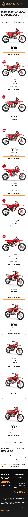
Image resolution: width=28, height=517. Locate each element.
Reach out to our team (6, 464)
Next (21, 442)
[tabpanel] (19, 483)
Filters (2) (8, 22)
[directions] (21, 4)
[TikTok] (24, 492)
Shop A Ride (9, 508)
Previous (7, 442)
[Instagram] (22, 492)
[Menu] (25, 4)
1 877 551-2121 (7, 485)
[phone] (18, 4)
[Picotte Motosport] (6, 4)
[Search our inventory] (14, 4)
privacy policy (23, 502)
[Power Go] (14, 511)
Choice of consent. (11, 503)
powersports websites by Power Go (20, 507)
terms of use (5, 503)
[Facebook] (20, 492)
